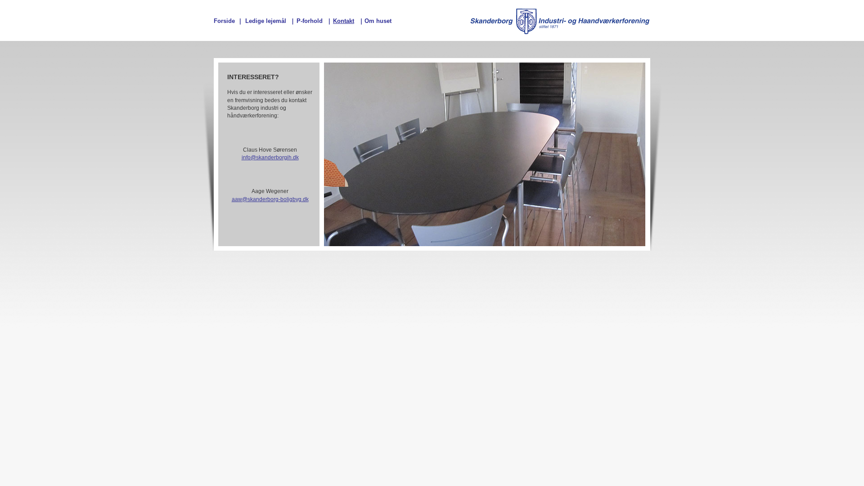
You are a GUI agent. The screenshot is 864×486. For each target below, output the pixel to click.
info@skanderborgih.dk (270, 157)
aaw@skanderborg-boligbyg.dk (270, 199)
